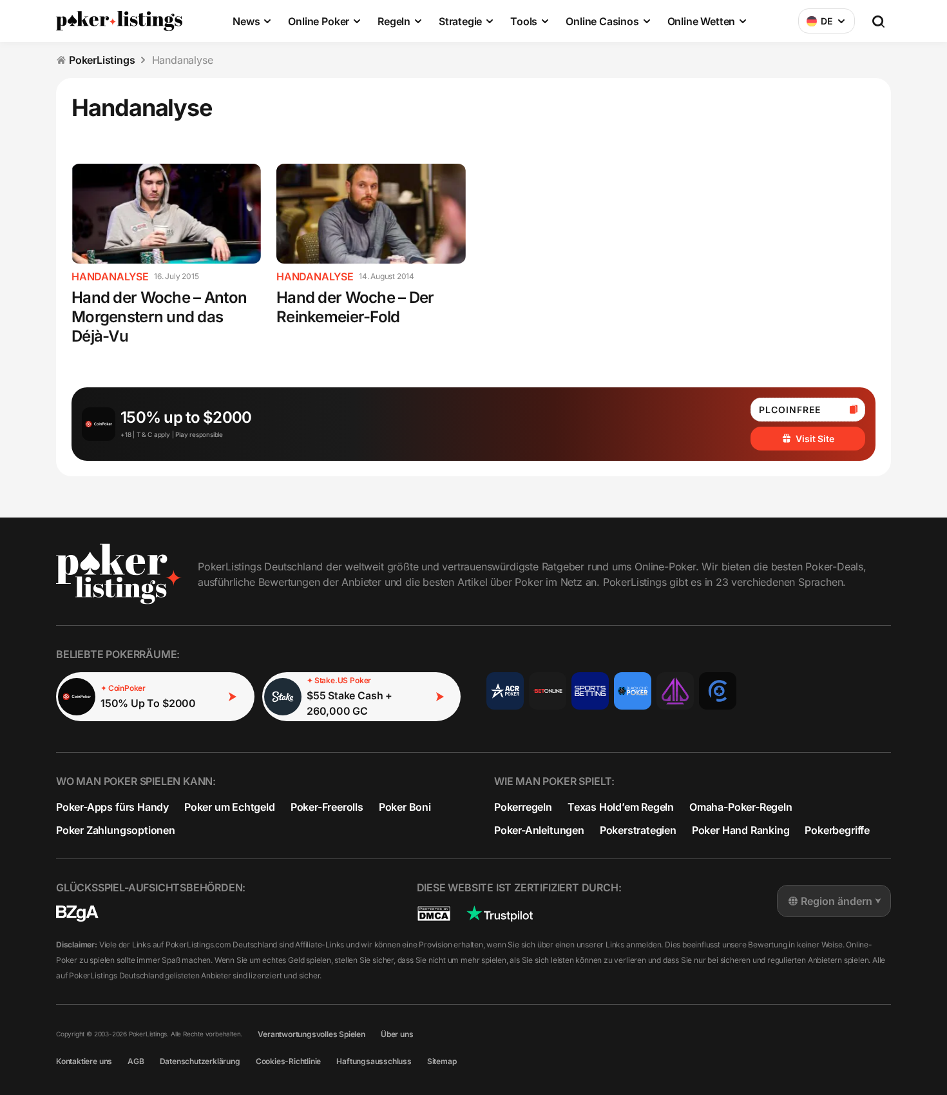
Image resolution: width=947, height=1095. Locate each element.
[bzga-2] (77, 914)
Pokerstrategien (638, 830)
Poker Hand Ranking (741, 830)
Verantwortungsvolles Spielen (311, 1034)
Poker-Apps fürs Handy (112, 806)
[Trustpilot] (499, 914)
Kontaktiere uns (84, 1061)
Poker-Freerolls (327, 806)
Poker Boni (405, 806)
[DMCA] (434, 914)
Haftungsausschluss (374, 1061)
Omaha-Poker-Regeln (740, 806)
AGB (136, 1061)
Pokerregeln (523, 806)
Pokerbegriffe (837, 830)
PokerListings (102, 59)
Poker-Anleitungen (539, 830)
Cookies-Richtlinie (288, 1061)
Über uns (397, 1034)
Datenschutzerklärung (200, 1061)
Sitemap (442, 1061)
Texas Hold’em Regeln (621, 806)
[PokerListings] (119, 20)
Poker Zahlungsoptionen (115, 830)
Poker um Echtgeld (229, 806)
